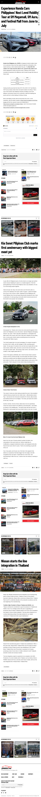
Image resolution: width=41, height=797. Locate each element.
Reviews (22, 774)
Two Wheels (20, 777)
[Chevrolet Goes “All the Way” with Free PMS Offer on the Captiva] (33, 228)
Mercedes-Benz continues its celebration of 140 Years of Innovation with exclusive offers (13, 204)
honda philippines (6, 145)
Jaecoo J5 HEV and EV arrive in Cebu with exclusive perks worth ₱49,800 (12, 182)
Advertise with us (3, 795)
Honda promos (13, 145)
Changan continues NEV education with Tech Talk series (33, 177)
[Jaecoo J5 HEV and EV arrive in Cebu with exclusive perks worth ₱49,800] (3, 183)
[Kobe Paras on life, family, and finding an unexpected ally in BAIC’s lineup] (3, 191)
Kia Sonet (11, 463)
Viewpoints (30, 774)
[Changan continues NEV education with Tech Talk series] (24, 178)
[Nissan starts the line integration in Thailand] (7, 546)
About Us (13, 795)
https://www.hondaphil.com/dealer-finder (13, 104)
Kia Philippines (6, 463)
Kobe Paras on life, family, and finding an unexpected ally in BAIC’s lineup (12, 190)
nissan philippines (6, 666)
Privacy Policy (31, 163)
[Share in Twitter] (35, 150)
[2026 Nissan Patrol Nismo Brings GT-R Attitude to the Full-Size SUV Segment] (10, 172)
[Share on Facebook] (33, 150)
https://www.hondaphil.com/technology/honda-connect (16, 107)
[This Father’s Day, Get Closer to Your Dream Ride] (20, 228)
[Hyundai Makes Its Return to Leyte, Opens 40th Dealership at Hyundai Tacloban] (33, 749)
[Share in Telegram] (37, 150)
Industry (28, 173)
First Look (9, 173)
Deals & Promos (4, 29)
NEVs (13, 777)
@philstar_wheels (29, 185)
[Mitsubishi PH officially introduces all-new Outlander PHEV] (3, 199)
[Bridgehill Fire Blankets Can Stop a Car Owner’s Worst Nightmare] (33, 546)
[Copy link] (39, 150)
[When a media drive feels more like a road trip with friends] (30, 693)
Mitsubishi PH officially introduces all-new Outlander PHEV (12, 197)
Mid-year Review (4, 774)
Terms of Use (13, 787)
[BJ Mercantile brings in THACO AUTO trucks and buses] (20, 546)
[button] (2, 2)
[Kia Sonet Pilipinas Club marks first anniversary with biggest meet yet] (30, 172)
